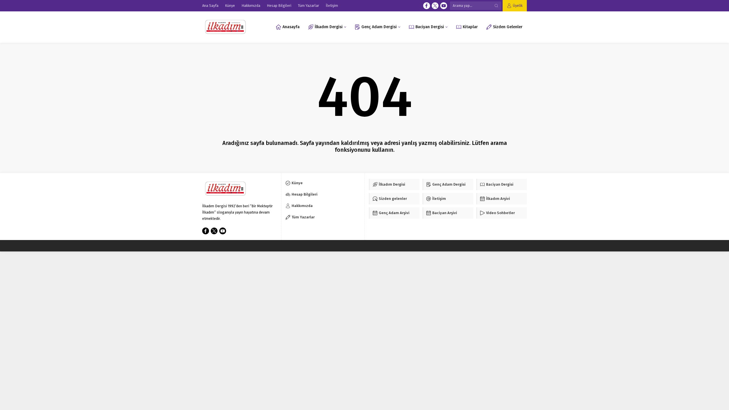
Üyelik (518, 5)
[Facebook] (426, 5)
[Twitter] (435, 5)
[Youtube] (443, 5)
